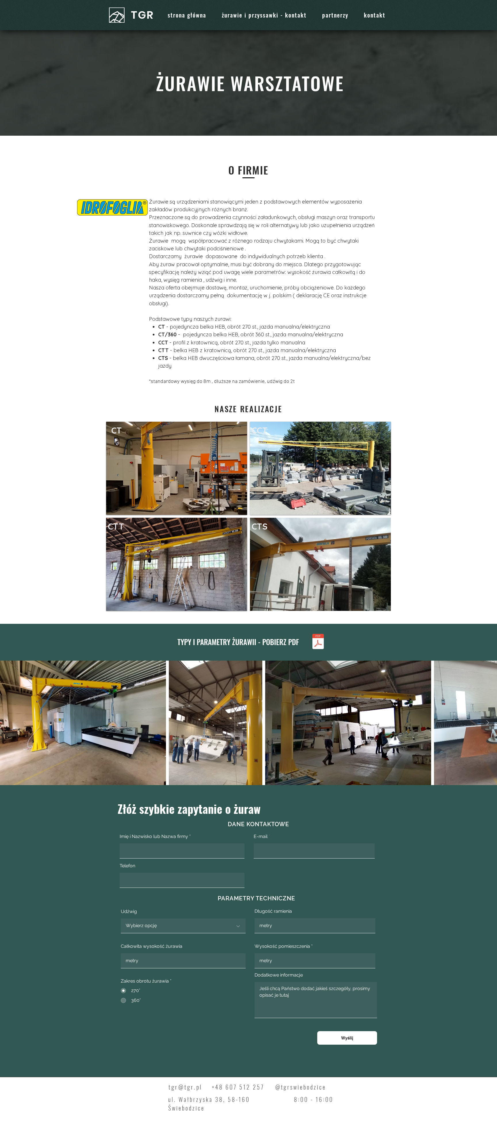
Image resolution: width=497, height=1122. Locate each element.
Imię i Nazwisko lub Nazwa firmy (154, 836)
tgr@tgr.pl (185, 1086)
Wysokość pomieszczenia (282, 946)
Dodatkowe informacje (279, 975)
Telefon (127, 866)
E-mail (260, 836)
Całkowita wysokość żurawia (151, 946)
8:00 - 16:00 (313, 1099)
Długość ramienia (273, 911)
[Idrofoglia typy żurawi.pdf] (318, 642)
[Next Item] (487, 722)
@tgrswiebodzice (300, 1087)
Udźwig (129, 911)
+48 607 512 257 (238, 1087)
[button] (176, 468)
